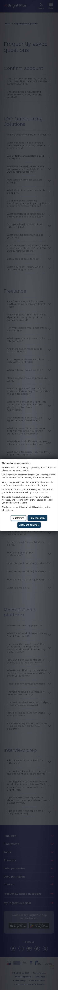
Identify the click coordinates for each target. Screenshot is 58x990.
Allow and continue (29, 525)
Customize (18, 518)
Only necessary (37, 518)
